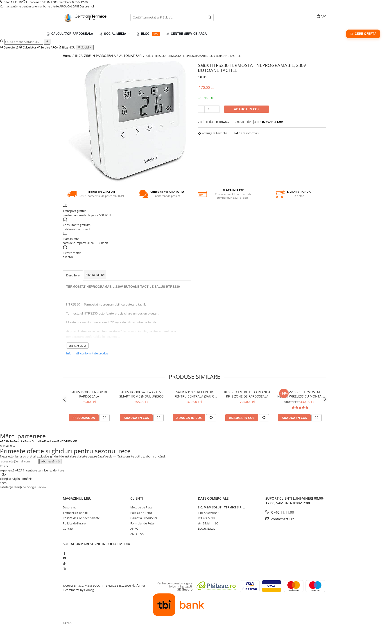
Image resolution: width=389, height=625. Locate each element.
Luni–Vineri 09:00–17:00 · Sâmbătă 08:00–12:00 (56, 2)
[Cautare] (210, 17)
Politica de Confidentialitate (81, 518)
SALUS (202, 77)
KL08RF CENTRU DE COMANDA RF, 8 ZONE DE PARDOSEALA (247, 394)
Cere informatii (248, 133)
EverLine (50, 441)
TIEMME (71, 441)
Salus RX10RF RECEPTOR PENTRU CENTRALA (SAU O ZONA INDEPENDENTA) (194, 394)
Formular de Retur (142, 523)
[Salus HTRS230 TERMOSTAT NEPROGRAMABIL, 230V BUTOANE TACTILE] (127, 121)
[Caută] (47, 42)
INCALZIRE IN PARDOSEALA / (97, 55)
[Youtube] (64, 558)
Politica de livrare (74, 523)
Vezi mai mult (77, 345)
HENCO (61, 441)
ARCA (3, 441)
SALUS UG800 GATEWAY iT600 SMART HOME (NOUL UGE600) (141, 394)
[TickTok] (64, 564)
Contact (68, 528)
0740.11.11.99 (12, 2)
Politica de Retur (141, 513)
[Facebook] (64, 553)
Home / (69, 55)
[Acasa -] (85, 17)
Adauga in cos (246, 109)
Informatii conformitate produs (87, 353)
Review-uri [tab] (95, 275)
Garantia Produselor (143, 518)
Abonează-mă (50, 461)
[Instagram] (64, 569)
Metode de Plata (141, 507)
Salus (28, 441)
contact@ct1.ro (282, 519)
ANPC (134, 528)
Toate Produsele (18, 33)
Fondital (19, 441)
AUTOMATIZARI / (132, 55)
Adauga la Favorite (214, 133)
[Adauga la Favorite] (104, 417)
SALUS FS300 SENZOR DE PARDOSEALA (89, 394)
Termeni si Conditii (75, 513)
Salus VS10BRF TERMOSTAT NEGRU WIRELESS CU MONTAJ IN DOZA (299, 394)
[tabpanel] (127, 121)
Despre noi (86, 6)
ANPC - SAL (137, 534)
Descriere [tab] (72, 275)
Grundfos (38, 441)
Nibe (10, 441)
